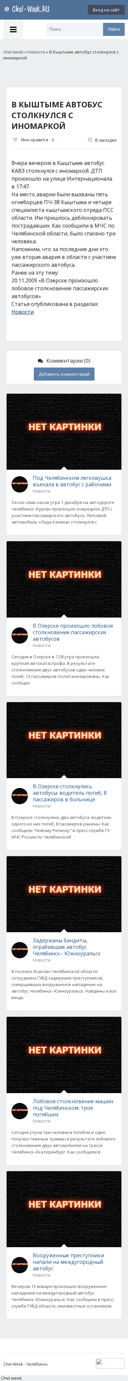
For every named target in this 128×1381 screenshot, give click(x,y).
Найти (114, 29)
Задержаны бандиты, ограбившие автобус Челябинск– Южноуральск (67, 947)
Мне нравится (37, 140)
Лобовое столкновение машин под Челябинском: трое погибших (73, 1108)
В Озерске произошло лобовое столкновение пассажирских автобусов (73, 632)
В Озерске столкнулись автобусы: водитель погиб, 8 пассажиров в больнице (70, 793)
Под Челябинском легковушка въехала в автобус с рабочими (72, 481)
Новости (22, 311)
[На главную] (28, 10)
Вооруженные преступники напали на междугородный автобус (68, 1262)
